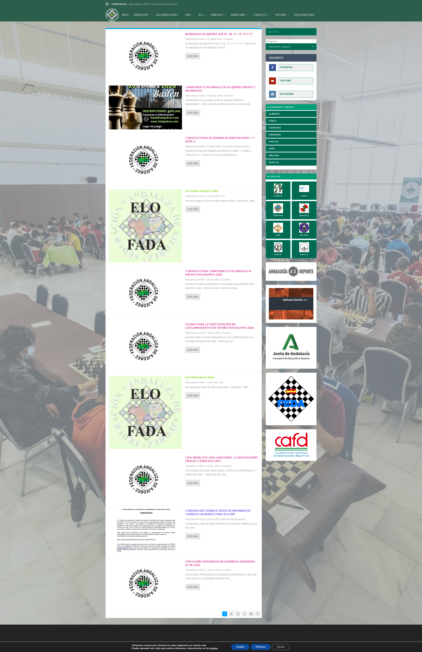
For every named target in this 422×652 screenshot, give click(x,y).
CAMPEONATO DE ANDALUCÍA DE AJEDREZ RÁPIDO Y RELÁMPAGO (220, 88)
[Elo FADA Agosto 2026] (145, 226)
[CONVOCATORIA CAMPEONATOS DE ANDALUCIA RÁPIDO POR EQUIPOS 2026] (145, 292)
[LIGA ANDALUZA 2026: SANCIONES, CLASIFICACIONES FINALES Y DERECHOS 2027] (145, 479)
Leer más (192, 56)
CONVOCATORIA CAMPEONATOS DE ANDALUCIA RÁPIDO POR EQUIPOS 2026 (218, 272)
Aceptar (240, 646)
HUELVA (274, 141)
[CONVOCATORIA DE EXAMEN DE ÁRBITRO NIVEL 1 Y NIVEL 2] (145, 159)
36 (251, 613)
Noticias (225, 519)
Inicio (125, 15)
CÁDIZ (272, 120)
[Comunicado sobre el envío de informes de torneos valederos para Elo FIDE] (145, 531)
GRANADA (275, 134)
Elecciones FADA (304, 15)
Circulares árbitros (241, 146)
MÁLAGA (274, 155)
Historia (280, 15)
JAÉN (272, 148)
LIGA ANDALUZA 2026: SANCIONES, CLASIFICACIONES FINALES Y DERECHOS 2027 (221, 459)
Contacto (260, 15)
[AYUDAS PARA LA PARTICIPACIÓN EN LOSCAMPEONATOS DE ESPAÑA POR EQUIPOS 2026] (145, 346)
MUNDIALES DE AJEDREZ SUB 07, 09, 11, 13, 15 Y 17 (219, 34)
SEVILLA (274, 162)
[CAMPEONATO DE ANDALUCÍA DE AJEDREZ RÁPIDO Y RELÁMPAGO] (145, 107)
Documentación (166, 15)
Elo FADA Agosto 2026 (201, 191)
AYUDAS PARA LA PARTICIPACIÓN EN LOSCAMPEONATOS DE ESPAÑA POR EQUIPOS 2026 (219, 326)
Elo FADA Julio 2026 (199, 377)
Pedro (202, 39)
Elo (201, 15)
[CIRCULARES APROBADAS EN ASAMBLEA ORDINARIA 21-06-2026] (145, 583)
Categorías (271, 41)
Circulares (228, 39)
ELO (223, 196)
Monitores (238, 15)
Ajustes (281, 646)
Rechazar (261, 646)
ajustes (213, 648)
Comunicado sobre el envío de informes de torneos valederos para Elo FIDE (217, 512)
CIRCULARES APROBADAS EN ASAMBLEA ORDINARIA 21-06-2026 (220, 563)
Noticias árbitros (238, 519)
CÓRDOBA (275, 127)
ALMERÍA (274, 113)
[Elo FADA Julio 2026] (145, 412)
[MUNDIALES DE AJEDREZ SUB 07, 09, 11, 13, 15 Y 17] (145, 55)
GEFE (187, 15)
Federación (141, 15)
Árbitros (217, 15)
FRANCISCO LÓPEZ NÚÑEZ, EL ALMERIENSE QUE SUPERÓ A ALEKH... (165, 4)
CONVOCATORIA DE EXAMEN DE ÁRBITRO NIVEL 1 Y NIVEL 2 (220, 139)
